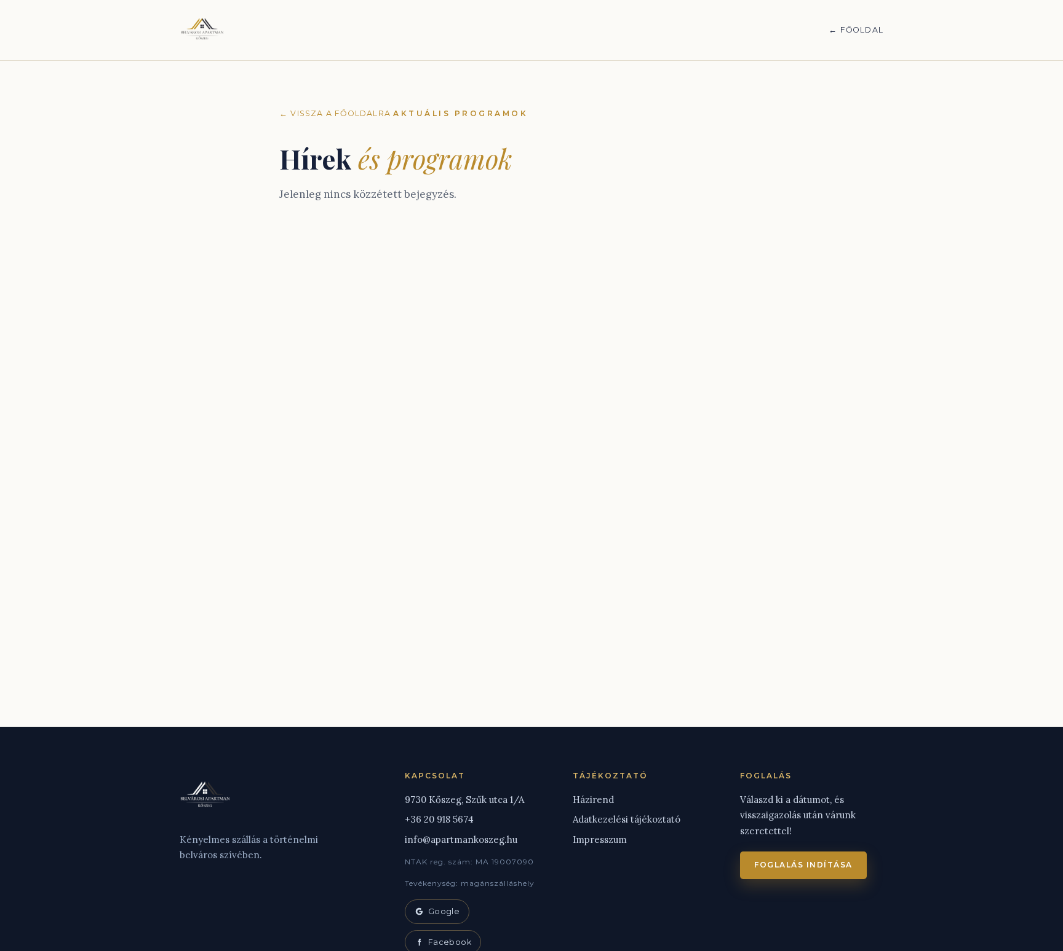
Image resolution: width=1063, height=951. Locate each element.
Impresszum (600, 839)
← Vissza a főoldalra (335, 113)
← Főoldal (856, 29)
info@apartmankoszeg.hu (461, 839)
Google (444, 911)
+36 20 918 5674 (439, 819)
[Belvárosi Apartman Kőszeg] (202, 30)
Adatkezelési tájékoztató (626, 819)
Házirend (593, 799)
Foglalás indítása (803, 864)
